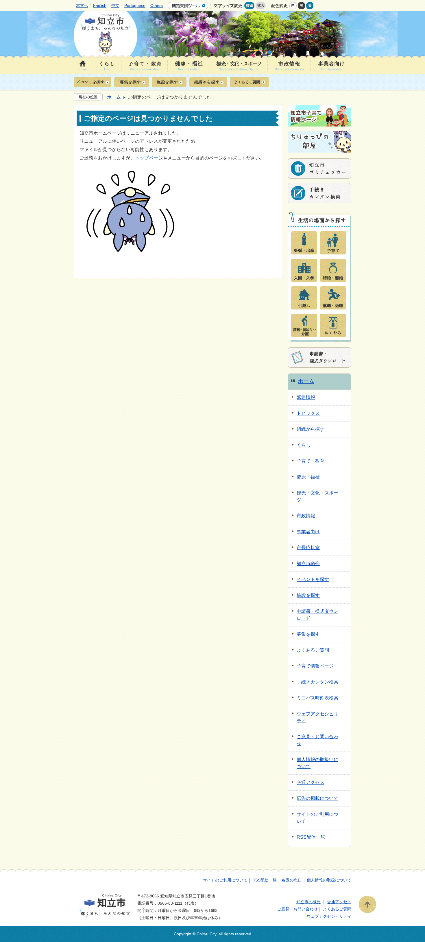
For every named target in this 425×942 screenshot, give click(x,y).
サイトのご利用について (225, 880)
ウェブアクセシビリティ (329, 916)
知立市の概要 (308, 901)
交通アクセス (339, 901)
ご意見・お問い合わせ (297, 909)
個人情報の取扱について (329, 880)
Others (156, 5)
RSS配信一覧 (264, 880)
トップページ (149, 157)
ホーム (114, 97)
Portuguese (134, 5)
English (99, 5)
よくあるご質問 (337, 909)
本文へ (82, 5)
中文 (115, 5)
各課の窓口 (292, 880)
